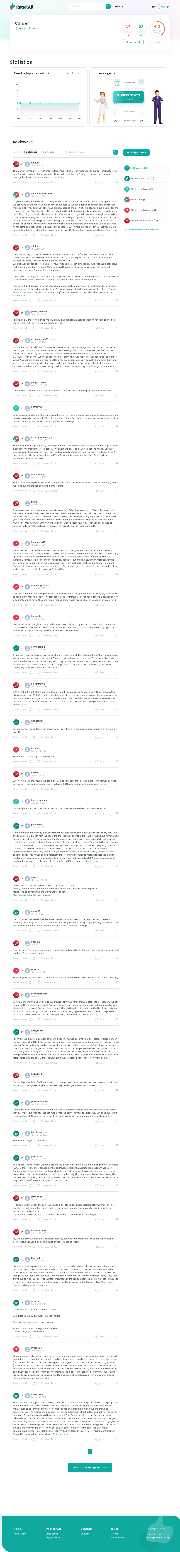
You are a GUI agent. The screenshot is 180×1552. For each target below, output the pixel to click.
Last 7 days (73, 73)
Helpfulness (30, 152)
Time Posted (47, 152)
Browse (119, 6)
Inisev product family (158, 1537)
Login (152, 6)
